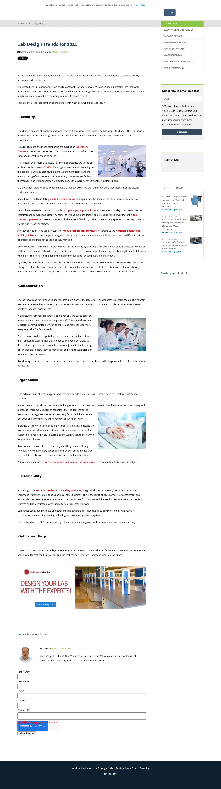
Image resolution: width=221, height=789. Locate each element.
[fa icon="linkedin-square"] (46, 667)
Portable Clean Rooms (179, 61)
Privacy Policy (139, 4)
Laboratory (173, 36)
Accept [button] (170, 12)
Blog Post (38, 23)
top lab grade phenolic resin (82, 210)
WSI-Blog (22, 23)
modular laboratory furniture (80, 230)
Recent (166, 188)
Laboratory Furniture (38, 634)
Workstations (174, 49)
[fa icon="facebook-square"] (41, 667)
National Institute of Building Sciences (58, 490)
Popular (179, 188)
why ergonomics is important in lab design (70, 461)
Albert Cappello (60, 51)
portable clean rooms (62, 198)
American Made (174, 68)
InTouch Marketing (139, 768)
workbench (173, 55)
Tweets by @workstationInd (175, 273)
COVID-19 (48, 167)
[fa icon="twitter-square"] (50, 667)
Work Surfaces (175, 42)
